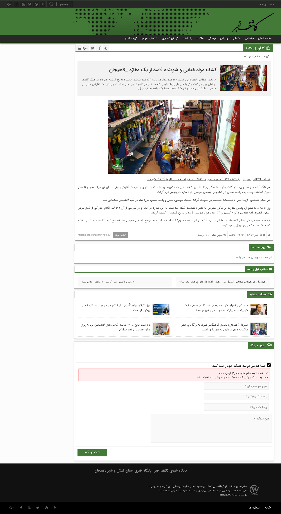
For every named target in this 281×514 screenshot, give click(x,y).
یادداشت (187, 38)
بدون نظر (217, 235)
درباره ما (263, 4)
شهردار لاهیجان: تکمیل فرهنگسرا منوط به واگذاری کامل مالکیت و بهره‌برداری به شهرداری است (214, 327)
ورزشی (224, 38)
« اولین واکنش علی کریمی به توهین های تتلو (108, 281)
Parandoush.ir (225, 495)
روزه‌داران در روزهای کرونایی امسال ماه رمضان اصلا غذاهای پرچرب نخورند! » (222, 281)
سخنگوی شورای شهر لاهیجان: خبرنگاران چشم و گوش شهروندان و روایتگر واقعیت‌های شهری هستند (215, 308)
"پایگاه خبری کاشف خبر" (213, 486)
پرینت (202, 235)
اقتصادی (236, 38)
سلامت (200, 38)
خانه (271, 4)
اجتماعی (249, 38)
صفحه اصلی (265, 38)
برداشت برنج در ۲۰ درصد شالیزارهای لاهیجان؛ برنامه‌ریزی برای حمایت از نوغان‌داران (115, 327)
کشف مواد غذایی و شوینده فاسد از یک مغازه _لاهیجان (163, 69)
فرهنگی (212, 38)
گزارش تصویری (169, 38)
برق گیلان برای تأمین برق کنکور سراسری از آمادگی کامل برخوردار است (116, 308)
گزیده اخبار (131, 38)
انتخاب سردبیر (149, 38)
